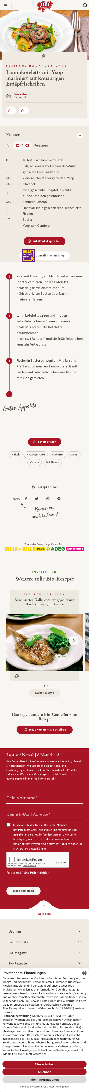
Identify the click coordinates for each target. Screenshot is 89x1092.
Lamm (74, 454)
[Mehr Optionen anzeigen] (70, 499)
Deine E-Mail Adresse (28, 814)
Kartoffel (57, 454)
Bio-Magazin (18, 953)
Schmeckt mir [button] (47, 441)
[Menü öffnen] (6, 5)
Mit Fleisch (52, 462)
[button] (74, 640)
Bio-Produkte (18, 942)
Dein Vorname (21, 798)
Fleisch (16, 454)
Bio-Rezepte (17, 963)
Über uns (15, 931)
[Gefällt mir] (11, 110)
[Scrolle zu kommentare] (24, 110)
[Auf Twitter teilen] (37, 499)
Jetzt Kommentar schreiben (47, 729)
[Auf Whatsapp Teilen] (48, 499)
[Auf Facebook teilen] (27, 499)
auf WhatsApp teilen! (46, 241)
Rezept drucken (48, 487)
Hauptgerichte (36, 454)
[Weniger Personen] (17, 145)
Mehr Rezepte (44, 692)
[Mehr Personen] (27, 145)
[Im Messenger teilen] (59, 499)
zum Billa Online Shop (50, 255)
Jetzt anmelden (23, 891)
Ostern (34, 462)
